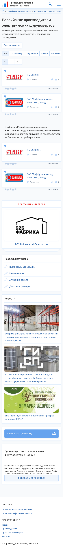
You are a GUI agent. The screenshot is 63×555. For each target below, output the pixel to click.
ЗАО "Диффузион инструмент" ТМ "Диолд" (40, 101)
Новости (6, 536)
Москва (33, 79)
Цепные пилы (16, 273)
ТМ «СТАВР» (34, 75)
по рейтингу (16, 53)
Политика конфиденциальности (17, 513)
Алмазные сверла (18, 279)
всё (5, 53)
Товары (5, 525)
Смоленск (34, 107)
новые (44, 53)
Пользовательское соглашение (17, 509)
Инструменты (40, 11)
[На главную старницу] (3, 11)
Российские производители (19, 11)
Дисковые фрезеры (19, 286)
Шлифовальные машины (22, 266)
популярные (32, 53)
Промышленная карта (12, 533)
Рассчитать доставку (19, 433)
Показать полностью (31, 478)
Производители (9, 529)
